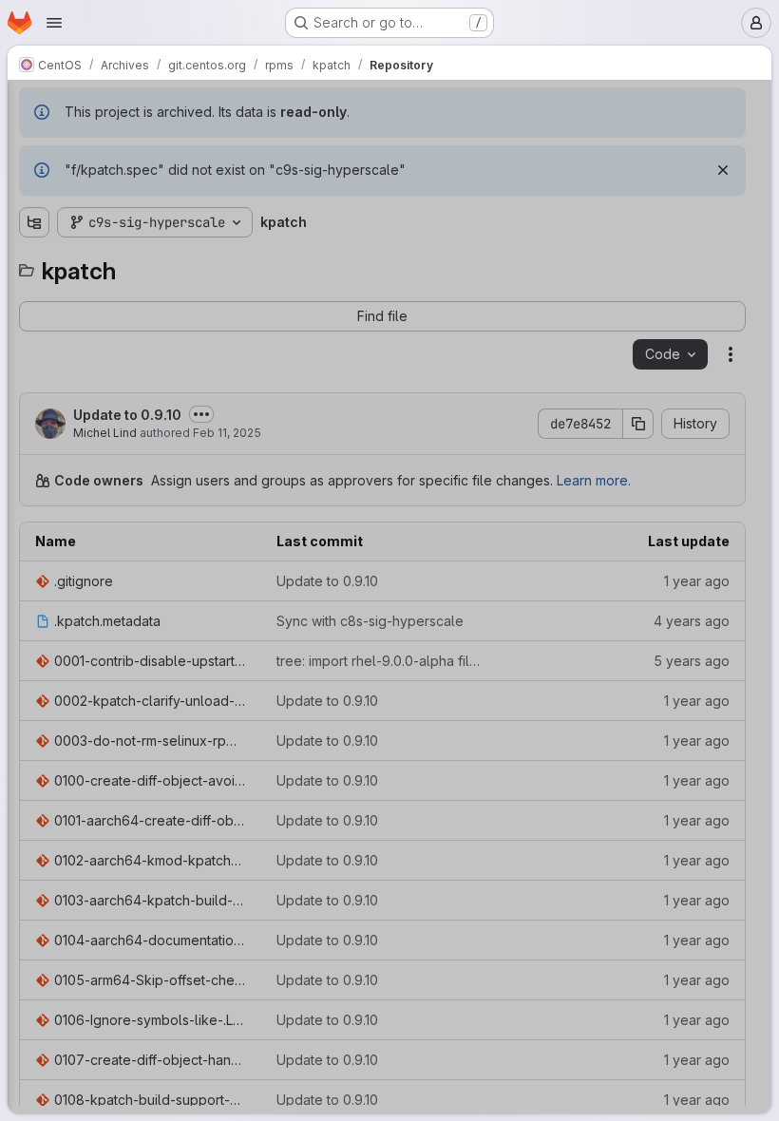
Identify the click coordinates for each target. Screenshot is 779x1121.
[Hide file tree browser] (34, 106)
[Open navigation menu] (54, 23)
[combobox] (156, 144)
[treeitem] (158, 177)
